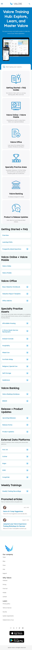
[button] (1, 3)
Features (5, 580)
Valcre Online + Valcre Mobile (14, 258)
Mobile (4, 592)
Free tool (5, 588)
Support (5, 573)
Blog (4, 561)
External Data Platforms (15, 439)
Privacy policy (6, 603)
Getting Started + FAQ (14, 229)
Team (4, 557)
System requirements (8, 616)
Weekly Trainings (11, 485)
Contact (5, 596)
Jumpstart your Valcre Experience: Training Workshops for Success (15, 525)
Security (5, 612)
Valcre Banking (10, 388)
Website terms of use (8, 620)
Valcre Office (9, 280)
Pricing (4, 584)
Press (4, 565)
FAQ (4, 569)
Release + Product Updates (12, 410)
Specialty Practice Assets (12, 310)
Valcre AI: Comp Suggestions (13, 511)
